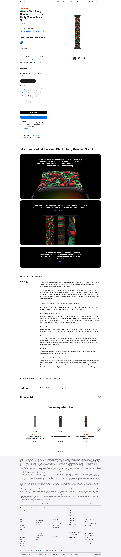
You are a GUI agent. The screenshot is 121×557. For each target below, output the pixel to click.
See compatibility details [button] (26, 63)
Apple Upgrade (55, 525)
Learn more (60, 261)
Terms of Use (56, 554)
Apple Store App (56, 521)
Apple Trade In (55, 527)
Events (86, 541)
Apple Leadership (89, 533)
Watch (21, 521)
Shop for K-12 (72, 522)
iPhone (21, 519)
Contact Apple (88, 543)
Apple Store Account (41, 515)
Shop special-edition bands (60, 210)
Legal (71, 554)
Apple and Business (73, 513)
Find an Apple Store (33, 550)
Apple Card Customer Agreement (80, 479)
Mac (21, 515)
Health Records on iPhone (74, 534)
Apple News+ (39, 533)
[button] (96, 2)
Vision (21, 523)
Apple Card (22, 541)
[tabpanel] (77, 31)
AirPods (22, 525)
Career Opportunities (89, 535)
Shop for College (72, 524)
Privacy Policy (48, 554)
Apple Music (39, 526)
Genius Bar (54, 515)
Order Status (55, 534)
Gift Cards (22, 534)
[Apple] (20, 507)
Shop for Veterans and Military (75, 541)
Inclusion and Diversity (90, 519)
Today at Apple (55, 517)
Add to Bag (34, 117)
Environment (87, 517)
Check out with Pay (33, 112)
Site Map (76, 554)
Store (21, 513)
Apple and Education (73, 520)
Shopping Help (55, 536)
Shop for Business (73, 515)
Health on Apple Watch (74, 532)
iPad (21, 517)
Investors (87, 537)
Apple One (38, 522)
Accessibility (87, 513)
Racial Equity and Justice (90, 523)
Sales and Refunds (64, 554)
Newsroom (87, 531)
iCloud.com (38, 517)
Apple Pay (22, 543)
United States (98, 554)
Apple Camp (55, 519)
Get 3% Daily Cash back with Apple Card (32, 31)
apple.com (27, 460)
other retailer (42, 550)
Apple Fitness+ (39, 531)
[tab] (69, 58)
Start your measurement (28, 81)
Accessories (23, 532)
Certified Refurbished (57, 523)
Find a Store (55, 513)
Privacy (86, 521)
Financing (54, 529)
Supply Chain (88, 525)
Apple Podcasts (39, 535)
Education (87, 515)
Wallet (21, 539)
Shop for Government (73, 539)
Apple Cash (22, 545)
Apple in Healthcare (73, 530)
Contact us (35, 135)
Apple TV (38, 524)
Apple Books (39, 537)
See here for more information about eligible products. (88, 460)
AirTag (21, 529)
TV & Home (22, 527)
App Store (38, 539)
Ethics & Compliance (89, 539)
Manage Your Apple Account (42, 513)
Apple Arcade (39, 529)
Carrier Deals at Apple (57, 532)
